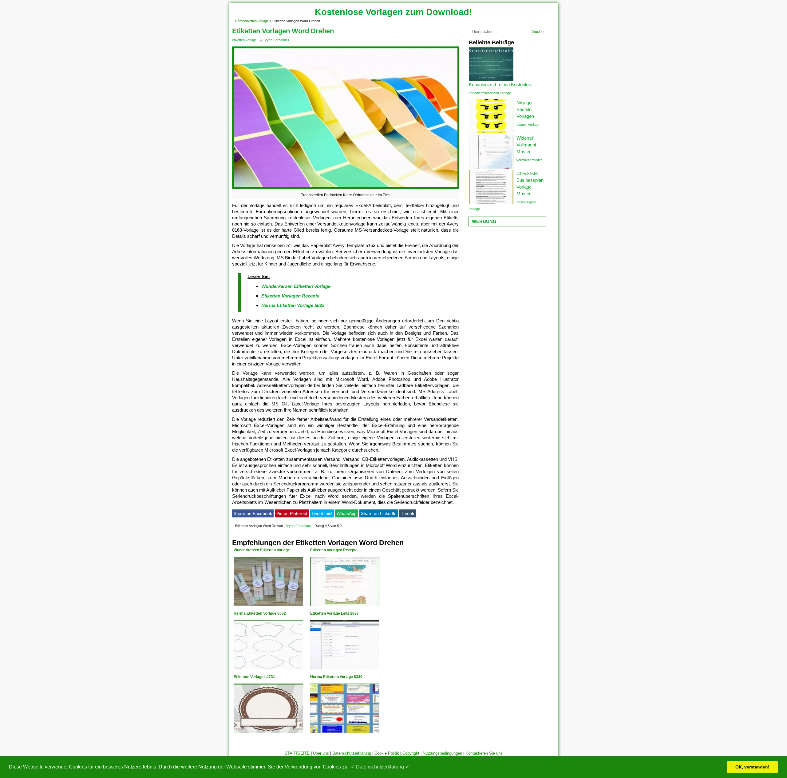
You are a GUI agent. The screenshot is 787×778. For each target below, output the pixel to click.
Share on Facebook (253, 513)
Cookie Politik (386, 753)
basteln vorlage (527, 124)
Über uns (321, 753)
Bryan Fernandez (276, 40)
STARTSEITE (297, 753)
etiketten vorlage (256, 21)
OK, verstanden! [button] (752, 766)
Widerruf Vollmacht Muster (526, 144)
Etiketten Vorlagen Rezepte (290, 295)
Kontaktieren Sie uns (484, 753)
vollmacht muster (529, 160)
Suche (538, 31)
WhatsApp (347, 513)
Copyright (410, 753)
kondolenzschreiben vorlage (490, 93)
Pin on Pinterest (291, 513)
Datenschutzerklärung (351, 753)
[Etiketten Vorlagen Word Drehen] (345, 188)
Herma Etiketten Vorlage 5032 (292, 305)
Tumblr (407, 513)
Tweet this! (321, 513)
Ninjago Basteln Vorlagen (525, 109)
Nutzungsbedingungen (442, 753)
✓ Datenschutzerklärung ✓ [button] (380, 766)
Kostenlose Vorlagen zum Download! (393, 12)
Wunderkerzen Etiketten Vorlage (295, 286)
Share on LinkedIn (379, 513)
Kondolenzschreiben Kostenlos (500, 84)
